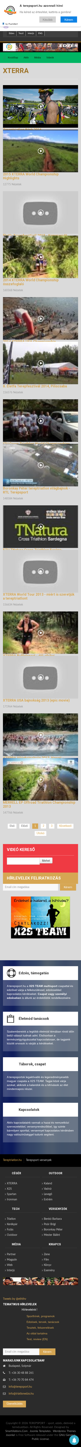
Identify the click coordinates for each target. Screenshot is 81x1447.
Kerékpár (12, 1224)
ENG (40, 33)
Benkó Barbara (53, 1219)
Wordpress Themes (64, 1431)
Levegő (48, 1194)
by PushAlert (12, 23)
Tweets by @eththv (14, 1299)
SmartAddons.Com (16, 1431)
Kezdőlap (13, 57)
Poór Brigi (50, 1224)
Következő (65, 826)
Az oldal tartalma (37, 1333)
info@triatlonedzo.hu (21, 1393)
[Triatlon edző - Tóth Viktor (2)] (40, 917)
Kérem (68, 19)
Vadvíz (48, 1188)
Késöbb (47, 19)
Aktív (26, 57)
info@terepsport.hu (20, 1386)
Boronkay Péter (53, 1229)
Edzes (11, 33)
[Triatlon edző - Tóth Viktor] (40, 47)
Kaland (48, 1183)
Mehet (46, 860)
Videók (50, 57)
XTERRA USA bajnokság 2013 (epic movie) (36, 700)
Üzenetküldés (14, 1403)
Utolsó (40, 833)
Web (10, 1265)
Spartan (11, 1194)
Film (46, 1259)
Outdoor (12, 1235)
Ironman (12, 1199)
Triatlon (11, 1219)
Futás (10, 1229)
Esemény (49, 1270)
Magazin (12, 1259)
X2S (9, 1188)
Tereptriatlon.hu (12, 1160)
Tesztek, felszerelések (40, 1327)
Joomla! (10, 1435)
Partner (11, 1254)
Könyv (47, 1265)
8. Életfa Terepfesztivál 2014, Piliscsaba (35, 386)
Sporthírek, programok (41, 1316)
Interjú (31, 33)
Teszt (21, 33)
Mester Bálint (52, 1235)
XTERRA (12, 1183)
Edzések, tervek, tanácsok (43, 1321)
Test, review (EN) (37, 1339)
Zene (47, 1254)
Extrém (48, 1199)
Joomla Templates (40, 1431)
